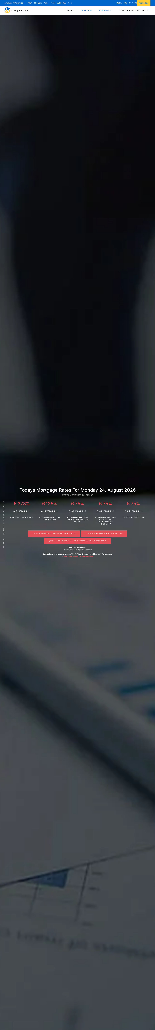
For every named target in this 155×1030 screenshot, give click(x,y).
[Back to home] (17, 10)
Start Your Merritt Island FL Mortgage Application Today (78, 541)
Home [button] (70, 10)
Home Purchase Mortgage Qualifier (105, 533)
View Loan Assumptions (77, 547)
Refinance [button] (105, 10)
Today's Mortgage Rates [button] (134, 10)
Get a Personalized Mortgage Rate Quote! (55, 533)
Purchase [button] (86, 10)
